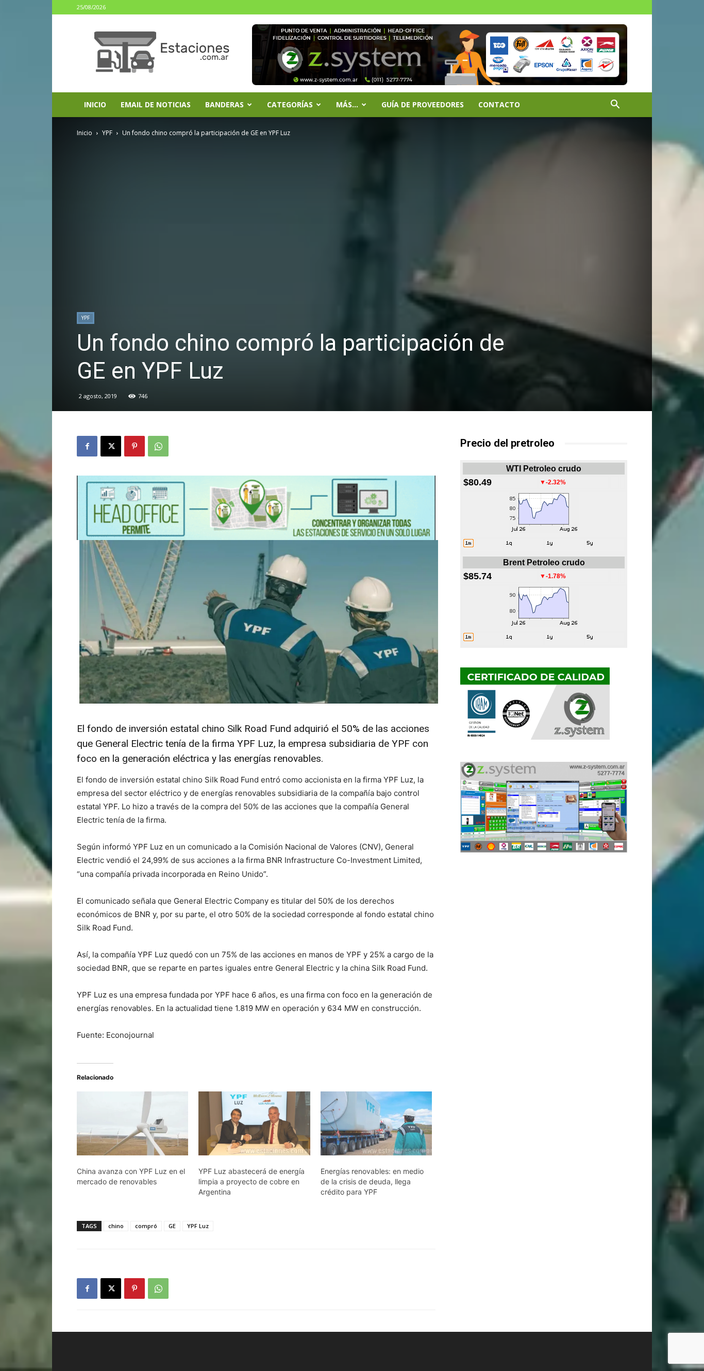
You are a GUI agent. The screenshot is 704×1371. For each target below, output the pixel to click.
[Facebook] (87, 446)
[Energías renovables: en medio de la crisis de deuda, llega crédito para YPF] (376, 1123)
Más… (347, 104)
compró (146, 1226)
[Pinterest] (134, 446)
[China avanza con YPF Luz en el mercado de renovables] (132, 1123)
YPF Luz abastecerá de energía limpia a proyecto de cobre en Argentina (251, 1181)
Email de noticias (156, 104)
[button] (614, 105)
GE (172, 1226)
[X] (110, 446)
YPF (107, 132)
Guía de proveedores (422, 104)
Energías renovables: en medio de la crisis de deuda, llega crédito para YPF (372, 1181)
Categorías (290, 104)
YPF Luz (198, 1226)
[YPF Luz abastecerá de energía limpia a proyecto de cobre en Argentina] (254, 1123)
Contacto (499, 104)
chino (116, 1226)
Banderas (224, 104)
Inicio (95, 104)
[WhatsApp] (158, 446)
